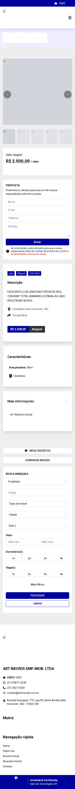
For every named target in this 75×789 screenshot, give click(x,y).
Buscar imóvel (11, 756)
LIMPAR (37, 603)
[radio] (13, 558)
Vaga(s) (10, 567)
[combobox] (37, 481)
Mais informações (20, 401)
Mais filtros (37, 584)
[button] (7, 94)
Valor (9, 535)
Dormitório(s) (14, 551)
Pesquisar (37, 595)
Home (6, 745)
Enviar (37, 242)
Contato (7, 766)
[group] (37, 558)
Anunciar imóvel (12, 761)
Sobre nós (9, 750)
